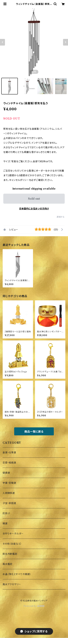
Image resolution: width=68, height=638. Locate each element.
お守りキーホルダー (13, 533)
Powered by (30, 606)
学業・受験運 (9, 482)
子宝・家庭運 (9, 503)
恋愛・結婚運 (9, 462)
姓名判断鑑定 (10, 553)
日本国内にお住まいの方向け (34, 208)
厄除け (6, 513)
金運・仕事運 (9, 452)
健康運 (6, 472)
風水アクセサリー (12, 584)
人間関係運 (9, 493)
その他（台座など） (12, 543)
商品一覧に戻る (34, 431)
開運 (5, 523)
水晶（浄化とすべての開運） (17, 574)
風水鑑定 (7, 564)
